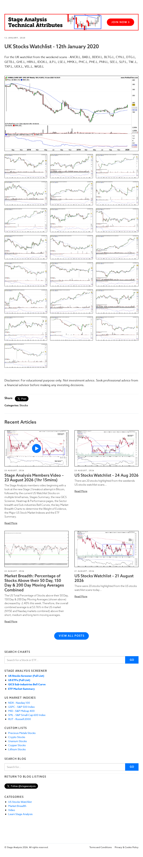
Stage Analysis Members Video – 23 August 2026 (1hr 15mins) (34, 477)
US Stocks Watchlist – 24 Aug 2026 (106, 475)
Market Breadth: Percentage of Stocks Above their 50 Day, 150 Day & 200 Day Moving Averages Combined (34, 582)
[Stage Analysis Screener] (71, 22)
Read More (10, 523)
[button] (36, 448)
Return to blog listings (25, 776)
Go (132, 660)
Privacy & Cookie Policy (127, 847)
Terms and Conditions (100, 847)
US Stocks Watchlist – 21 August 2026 (104, 578)
